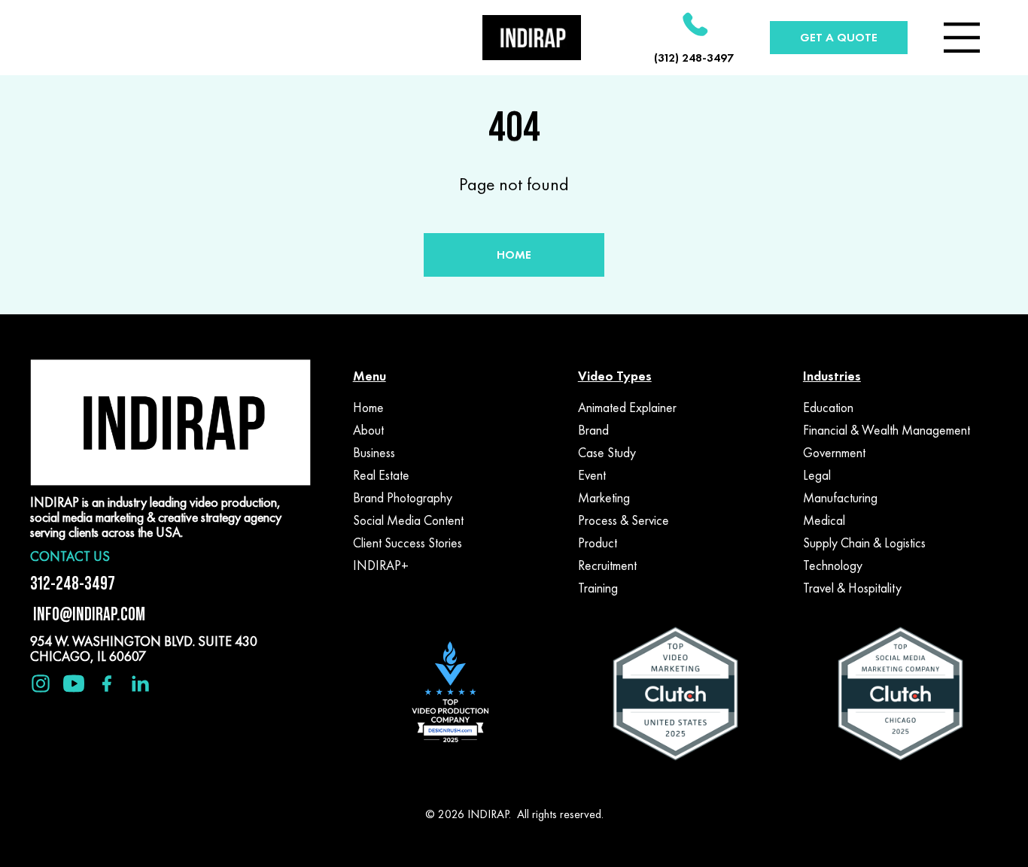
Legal (817, 475)
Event (592, 475)
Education (828, 407)
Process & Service (623, 520)
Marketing (604, 497)
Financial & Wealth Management (886, 430)
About (368, 430)
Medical (824, 520)
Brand (593, 430)
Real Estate (381, 475)
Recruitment (607, 565)
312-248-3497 (72, 583)
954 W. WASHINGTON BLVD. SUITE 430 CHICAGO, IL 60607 (143, 648)
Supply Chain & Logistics (864, 542)
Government (834, 452)
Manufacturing (840, 497)
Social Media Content (408, 520)
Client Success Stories (407, 542)
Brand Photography (402, 497)
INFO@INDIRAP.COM (87, 614)
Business (374, 452)
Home (368, 407)
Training (598, 588)
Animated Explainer (627, 407)
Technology (832, 565)
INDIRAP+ (381, 565)
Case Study (607, 452)
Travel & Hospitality (852, 588)
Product (597, 542)
